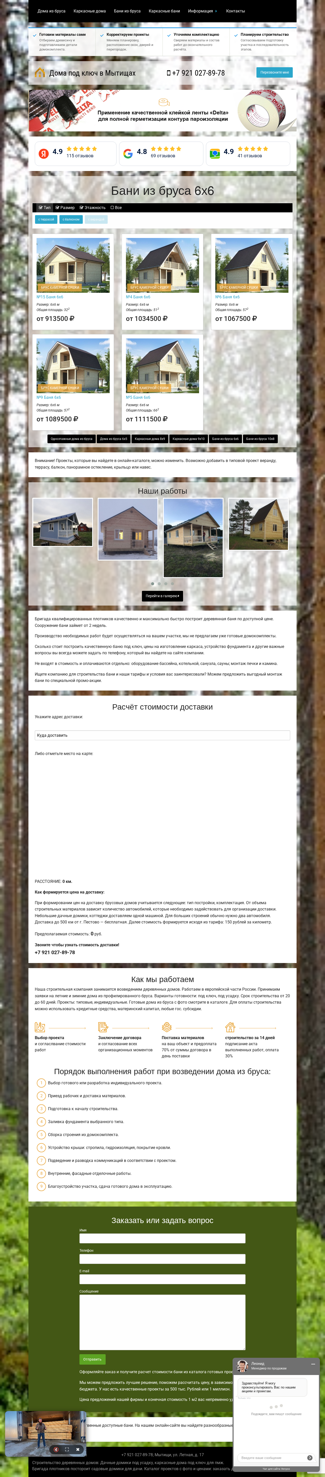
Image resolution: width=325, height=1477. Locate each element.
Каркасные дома (90, 11)
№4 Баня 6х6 (138, 297)
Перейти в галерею (162, 596)
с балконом (71, 219)
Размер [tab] (67, 207)
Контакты (235, 11)
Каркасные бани (164, 11)
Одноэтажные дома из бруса (71, 439)
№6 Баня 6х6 (227, 297)
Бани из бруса (127, 11)
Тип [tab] (47, 207)
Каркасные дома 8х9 (150, 439)
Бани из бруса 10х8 (260, 439)
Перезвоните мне (275, 72)
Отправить (92, 1359)
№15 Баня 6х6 (50, 297)
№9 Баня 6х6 (49, 397)
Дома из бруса (52, 11)
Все (118, 207)
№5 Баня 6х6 (138, 397)
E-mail (84, 1271)
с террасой (46, 219)
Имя (83, 1230)
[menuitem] (52, 11)
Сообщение (89, 1291)
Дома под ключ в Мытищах (91, 72)
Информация (200, 11)
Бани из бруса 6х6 (225, 439)
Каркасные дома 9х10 (189, 439)
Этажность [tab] (95, 207)
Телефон (86, 1250)
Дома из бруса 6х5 (113, 439)
